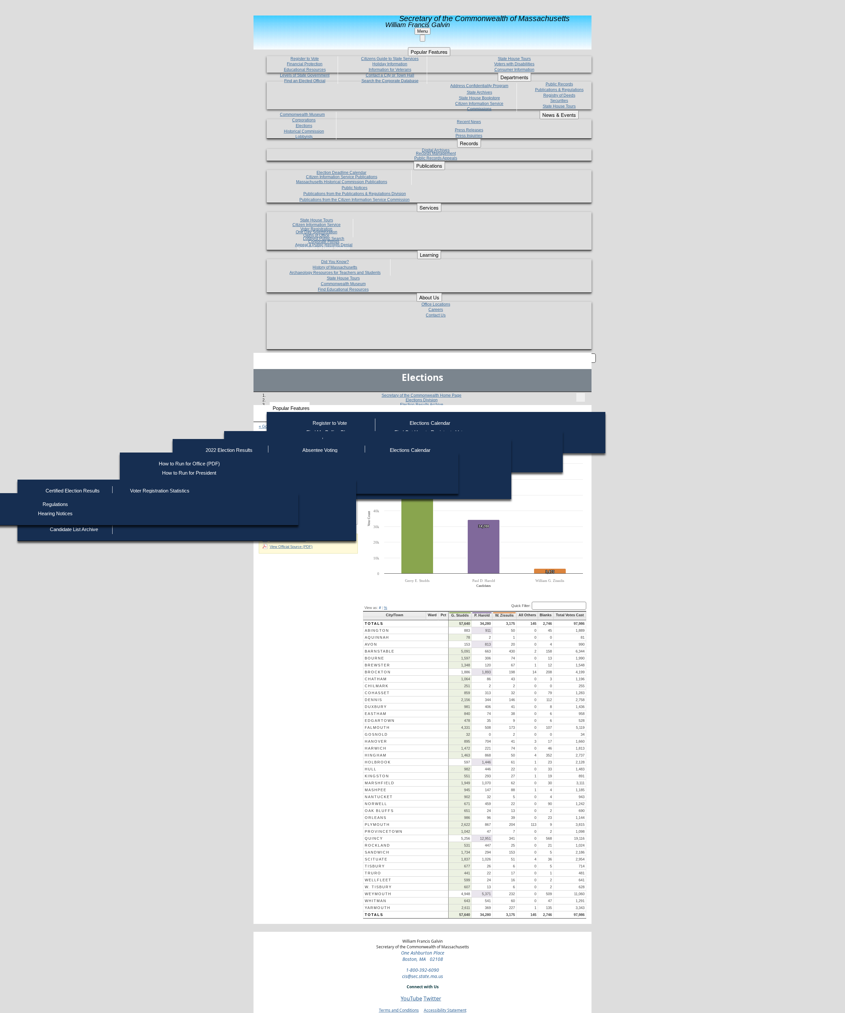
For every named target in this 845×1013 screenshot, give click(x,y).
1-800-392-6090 (422, 970)
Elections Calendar (430, 423)
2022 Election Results (229, 450)
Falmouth (377, 727)
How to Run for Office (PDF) (189, 463)
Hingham (376, 755)
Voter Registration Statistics (159, 490)
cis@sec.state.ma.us (422, 976)
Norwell (376, 804)
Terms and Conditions (399, 1010)
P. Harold (482, 615)
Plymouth (377, 825)
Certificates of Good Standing (323, 248)
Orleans (376, 818)
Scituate (376, 859)
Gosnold (376, 734)
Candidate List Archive (74, 529)
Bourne (374, 658)
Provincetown (384, 831)
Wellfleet (378, 880)
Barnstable (379, 651)
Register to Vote (330, 423)
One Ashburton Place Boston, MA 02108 (422, 956)
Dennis (373, 700)
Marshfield (379, 783)
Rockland (377, 845)
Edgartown (380, 721)
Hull (371, 769)
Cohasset (377, 693)
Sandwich (377, 852)
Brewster (377, 665)
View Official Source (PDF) (291, 547)
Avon (371, 644)
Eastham (376, 714)
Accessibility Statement (445, 1010)
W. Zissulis (504, 615)
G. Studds (460, 615)
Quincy (374, 838)
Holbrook (378, 762)
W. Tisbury (378, 887)
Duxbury (376, 707)
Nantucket (379, 797)
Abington (377, 630)
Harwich (376, 748)
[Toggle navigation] (580, 397)
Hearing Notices (55, 513)
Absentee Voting (319, 450)
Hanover (376, 741)
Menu (422, 31)
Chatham (376, 679)
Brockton (378, 672)
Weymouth (378, 894)
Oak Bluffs (379, 811)
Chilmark (377, 686)
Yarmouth (377, 908)
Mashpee (376, 790)
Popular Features (291, 408)
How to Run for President (189, 473)
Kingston (377, 776)
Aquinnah (377, 637)
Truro (373, 873)
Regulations (55, 504)
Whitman (376, 901)
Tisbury (375, 866)
